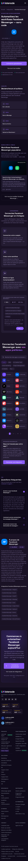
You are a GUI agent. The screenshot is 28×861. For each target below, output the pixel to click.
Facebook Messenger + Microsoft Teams (11, 619)
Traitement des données (19, 853)
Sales (2, 772)
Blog (2, 795)
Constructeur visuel (21, 734)
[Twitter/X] (2, 699)
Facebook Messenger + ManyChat (9, 615)
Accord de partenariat (21, 856)
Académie (3, 800)
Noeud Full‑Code (20, 741)
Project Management (18, 365)
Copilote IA (21, 750)
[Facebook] (15, 699)
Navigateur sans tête (21, 743)
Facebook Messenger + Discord (9, 593)
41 (18, 433)
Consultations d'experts (4, 839)
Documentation (5, 793)
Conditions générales (5, 849)
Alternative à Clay (20, 813)
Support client (5, 770)
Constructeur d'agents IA (4, 738)
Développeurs (4, 779)
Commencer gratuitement (14, 63)
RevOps (3, 781)
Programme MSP (20, 797)
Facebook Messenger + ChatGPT (9, 596)
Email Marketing (6, 365)
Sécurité (3, 818)
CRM (9, 362)
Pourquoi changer (20, 804)
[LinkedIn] (6, 699)
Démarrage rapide (6, 791)
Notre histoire (4, 811)
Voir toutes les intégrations (14, 672)
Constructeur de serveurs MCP (5, 742)
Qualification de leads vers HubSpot (13, 310)
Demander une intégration (14, 462)
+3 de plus (8, 316)
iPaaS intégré (4, 750)
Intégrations (10, 9)
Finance (3, 774)
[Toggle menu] (25, 3)
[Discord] (12, 699)
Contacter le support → (7, 484)
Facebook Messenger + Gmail (8, 602)
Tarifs (2, 813)
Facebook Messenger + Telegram (9, 589)
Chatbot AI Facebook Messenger (13, 307)
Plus (11, 369)
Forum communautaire (5, 803)
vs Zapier (18, 806)
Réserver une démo (6, 830)
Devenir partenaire (20, 791)
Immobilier (4, 763)
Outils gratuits (5, 798)
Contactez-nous (5, 825)
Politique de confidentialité (17, 849)
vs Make (18, 809)
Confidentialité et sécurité (6, 853)
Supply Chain (4, 777)
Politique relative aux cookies (7, 851)
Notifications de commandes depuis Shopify (15, 313)
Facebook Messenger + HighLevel (9, 609)
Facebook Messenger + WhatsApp (9, 599)
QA (2, 783)
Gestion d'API (4, 748)
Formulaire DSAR (11, 856)
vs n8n (17, 811)
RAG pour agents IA (6, 746)
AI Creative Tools (17, 362)
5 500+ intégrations (21, 746)
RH (2, 767)
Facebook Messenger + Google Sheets (10, 606)
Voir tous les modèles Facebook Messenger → (14, 197)
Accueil (3, 9)
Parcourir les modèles (14, 68)
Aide (22, 547)
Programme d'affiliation (19, 794)
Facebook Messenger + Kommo (9, 612)
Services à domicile (6, 760)
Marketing (4, 758)
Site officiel (14, 547)
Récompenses (4, 816)
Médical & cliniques (6, 765)
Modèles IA (18, 736)
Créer (19, 328)
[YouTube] (9, 699)
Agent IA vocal (19, 825)
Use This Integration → (14, 105)
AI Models (4, 369)
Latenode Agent (6, 734)
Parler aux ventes (5, 828)
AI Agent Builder (20, 739)
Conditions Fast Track (5, 858)
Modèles (18, 748)
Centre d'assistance (6, 832)
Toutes (4, 362)
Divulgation (3, 856)
